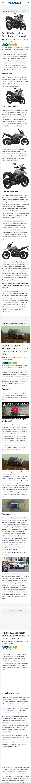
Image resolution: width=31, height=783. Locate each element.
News (3, 39)
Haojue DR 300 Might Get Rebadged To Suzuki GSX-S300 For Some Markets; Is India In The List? (15, 286)
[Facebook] (3, 44)
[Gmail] (12, 44)
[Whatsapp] (9, 44)
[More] (15, 44)
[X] (6, 44)
